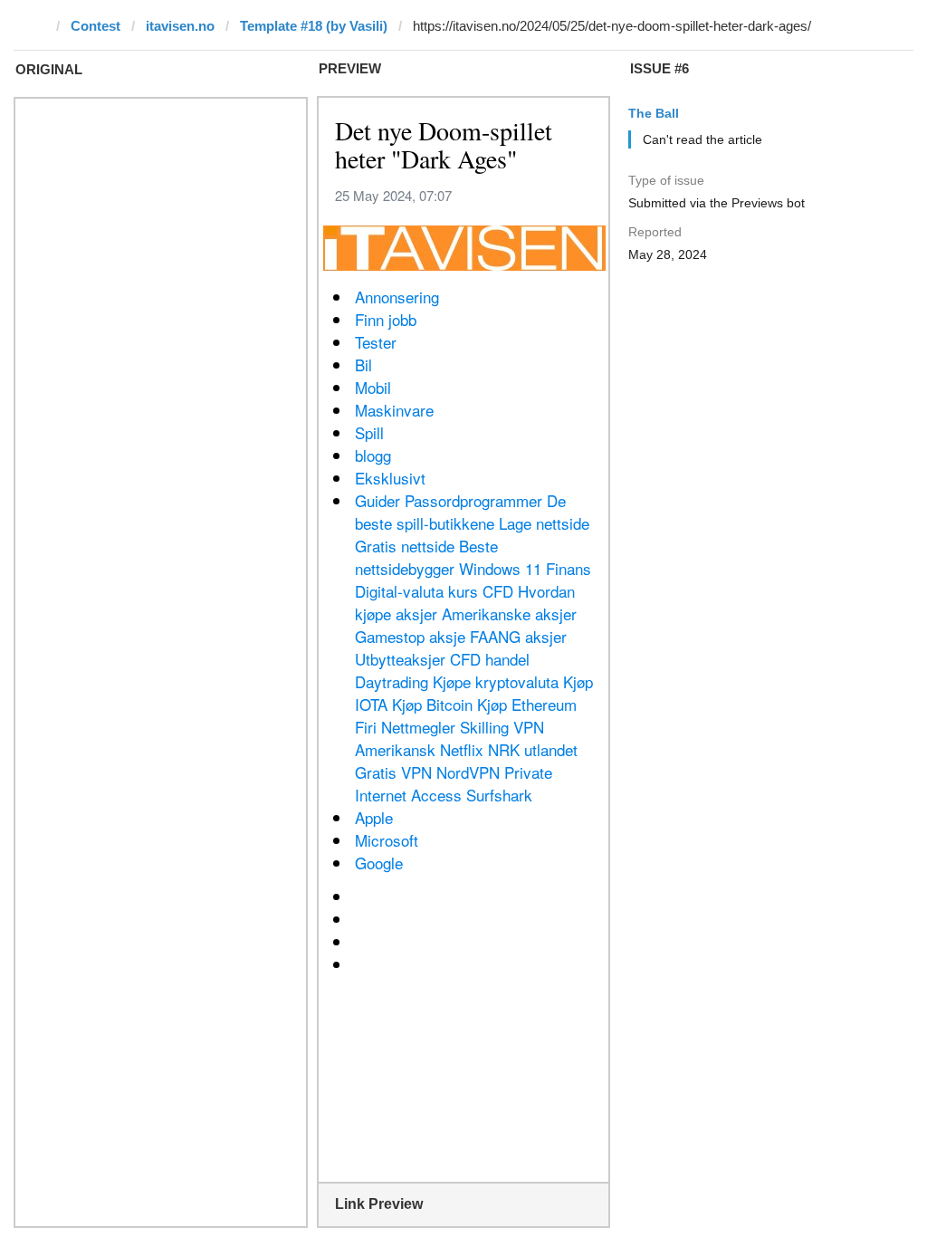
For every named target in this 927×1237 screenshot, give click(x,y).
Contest (95, 26)
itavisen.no (180, 26)
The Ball (653, 113)
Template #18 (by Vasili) (313, 26)
